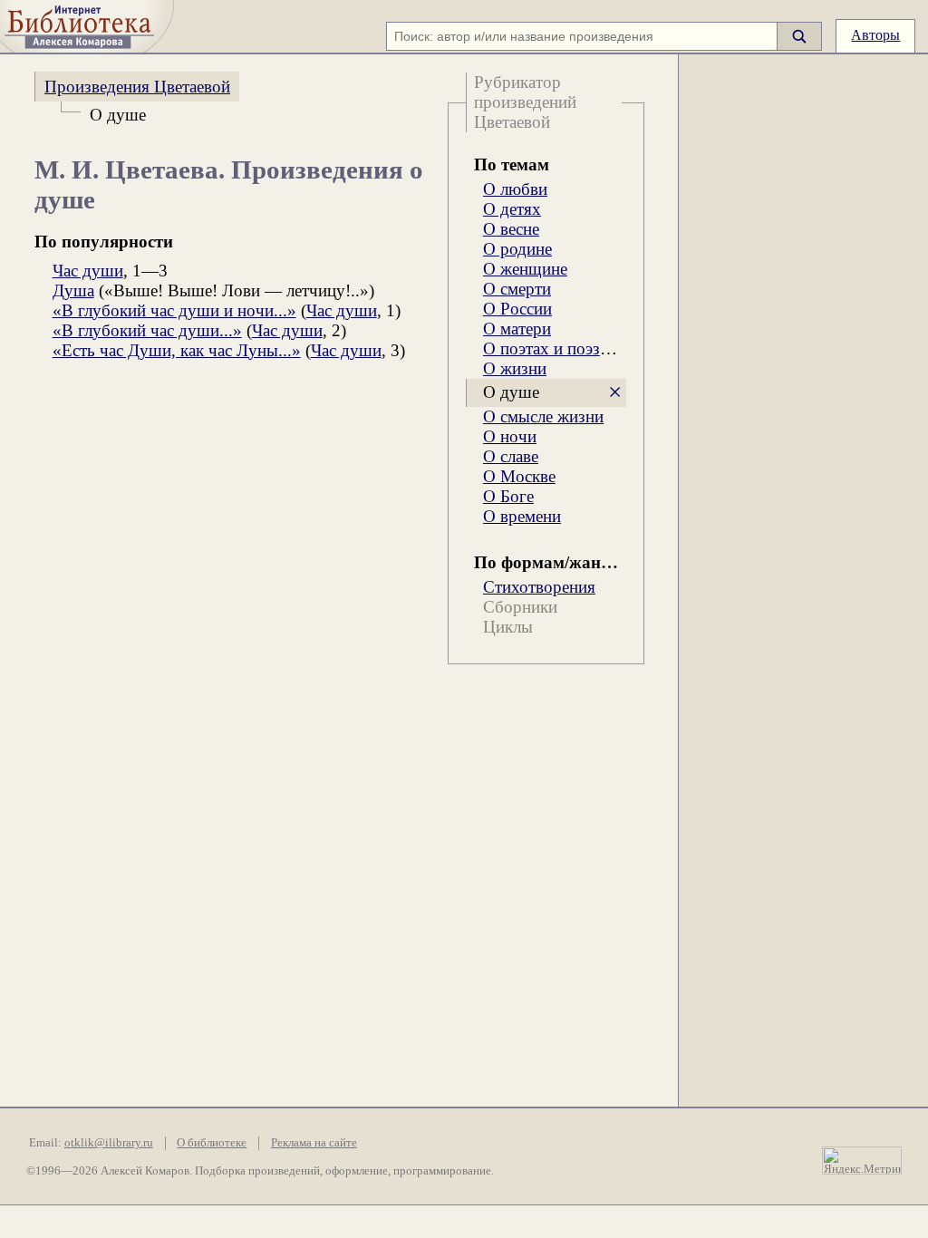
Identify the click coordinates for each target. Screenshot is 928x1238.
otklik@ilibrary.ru (108, 1142)
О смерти (517, 288)
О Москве (519, 476)
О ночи (509, 436)
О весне (511, 228)
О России (517, 308)
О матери (517, 328)
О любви (515, 188)
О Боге (508, 496)
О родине (517, 248)
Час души (88, 270)
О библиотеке (211, 1142)
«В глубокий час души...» (147, 330)
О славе (510, 456)
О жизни (514, 368)
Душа (73, 290)
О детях (512, 208)
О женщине (525, 268)
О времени (522, 516)
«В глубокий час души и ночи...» (174, 310)
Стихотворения (539, 586)
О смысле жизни (543, 416)
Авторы (875, 35)
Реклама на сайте (314, 1142)
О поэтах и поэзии (550, 348)
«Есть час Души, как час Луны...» (177, 350)
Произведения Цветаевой (137, 86)
